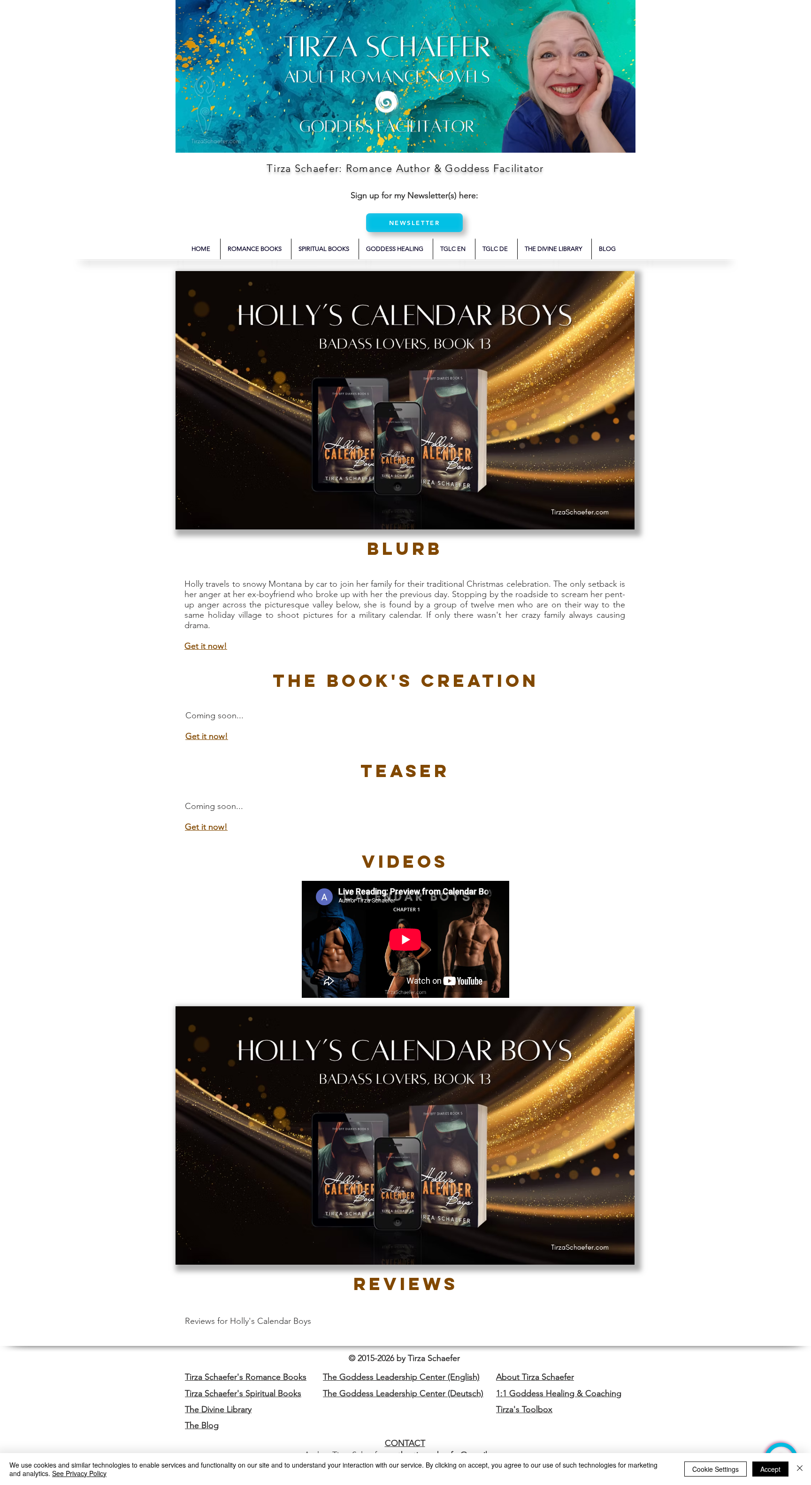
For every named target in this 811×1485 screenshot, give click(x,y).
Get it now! (206, 736)
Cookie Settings (715, 1469)
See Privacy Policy (79, 1473)
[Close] (799, 1469)
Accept (770, 1469)
